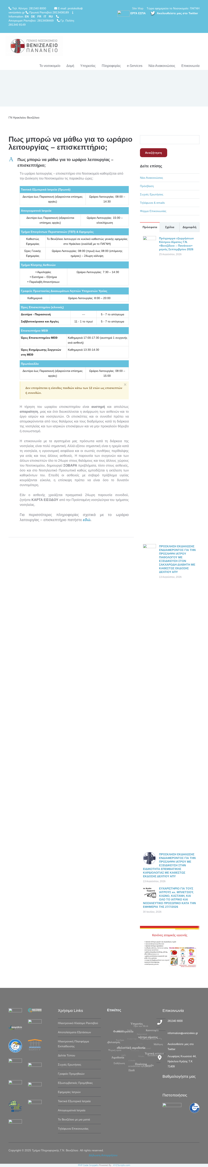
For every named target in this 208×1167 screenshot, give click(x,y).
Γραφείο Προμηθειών (71, 1073)
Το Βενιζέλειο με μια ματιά (74, 1119)
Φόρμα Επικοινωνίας (153, 211)
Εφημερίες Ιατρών (69, 1092)
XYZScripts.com (121, 1165)
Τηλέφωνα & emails (152, 202)
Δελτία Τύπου (66, 1055)
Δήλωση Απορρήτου (103, 1155)
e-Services (134, 65)
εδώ (86, 520)
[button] (71, 162)
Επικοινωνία (190, 65)
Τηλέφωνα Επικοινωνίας (73, 1128)
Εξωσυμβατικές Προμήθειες (75, 1082)
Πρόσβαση (147, 186)
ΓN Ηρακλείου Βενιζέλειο (24, 117)
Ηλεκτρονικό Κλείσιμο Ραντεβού (78, 1023)
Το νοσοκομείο (49, 65)
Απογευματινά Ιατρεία (71, 1110)
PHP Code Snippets (88, 1165)
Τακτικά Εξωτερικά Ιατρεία (74, 1101)
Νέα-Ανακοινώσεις (161, 65)
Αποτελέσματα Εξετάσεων (74, 1032)
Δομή (70, 65)
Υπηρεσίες (88, 65)
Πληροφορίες (111, 65)
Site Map (137, 8)
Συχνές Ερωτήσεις (151, 194)
